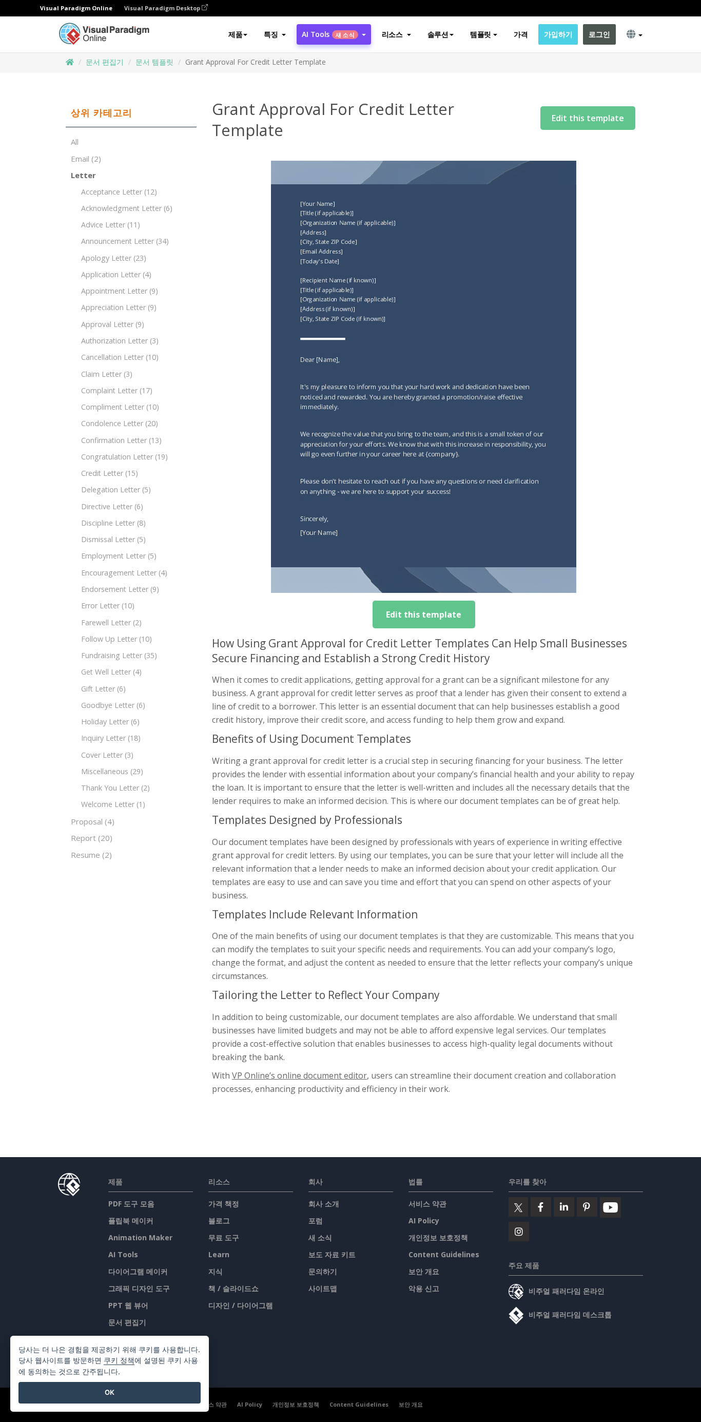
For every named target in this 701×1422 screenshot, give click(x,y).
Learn (218, 1254)
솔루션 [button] (438, 34)
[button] (274, 34)
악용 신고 (423, 1288)
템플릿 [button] (480, 34)
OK (109, 1392)
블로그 (219, 1220)
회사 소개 (323, 1203)
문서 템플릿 (154, 62)
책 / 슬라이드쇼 (233, 1288)
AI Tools (123, 1254)
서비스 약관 (427, 1203)
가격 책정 (223, 1203)
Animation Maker (140, 1237)
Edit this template (588, 118)
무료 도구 (223, 1237)
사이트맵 (322, 1288)
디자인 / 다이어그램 (240, 1305)
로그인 (599, 34)
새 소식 (320, 1237)
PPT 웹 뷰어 (128, 1305)
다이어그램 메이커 (138, 1271)
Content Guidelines (443, 1254)
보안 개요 (423, 1271)
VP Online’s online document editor (299, 1075)
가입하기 (558, 34)
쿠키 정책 (119, 1360)
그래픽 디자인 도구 (139, 1288)
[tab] (131, 113)
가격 (521, 34)
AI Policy (423, 1220)
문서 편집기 (105, 62)
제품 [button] (235, 34)
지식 (215, 1271)
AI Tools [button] (328, 34)
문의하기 (322, 1271)
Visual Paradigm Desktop (163, 8)
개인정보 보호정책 (438, 1237)
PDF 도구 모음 (131, 1203)
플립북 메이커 (130, 1220)
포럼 (315, 1220)
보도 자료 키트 (332, 1254)
